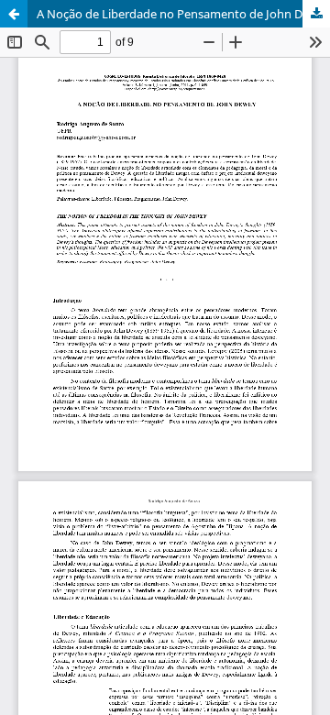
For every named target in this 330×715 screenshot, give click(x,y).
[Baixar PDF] (316, 14)
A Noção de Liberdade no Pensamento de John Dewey (183, 14)
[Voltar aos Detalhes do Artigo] (14, 14)
